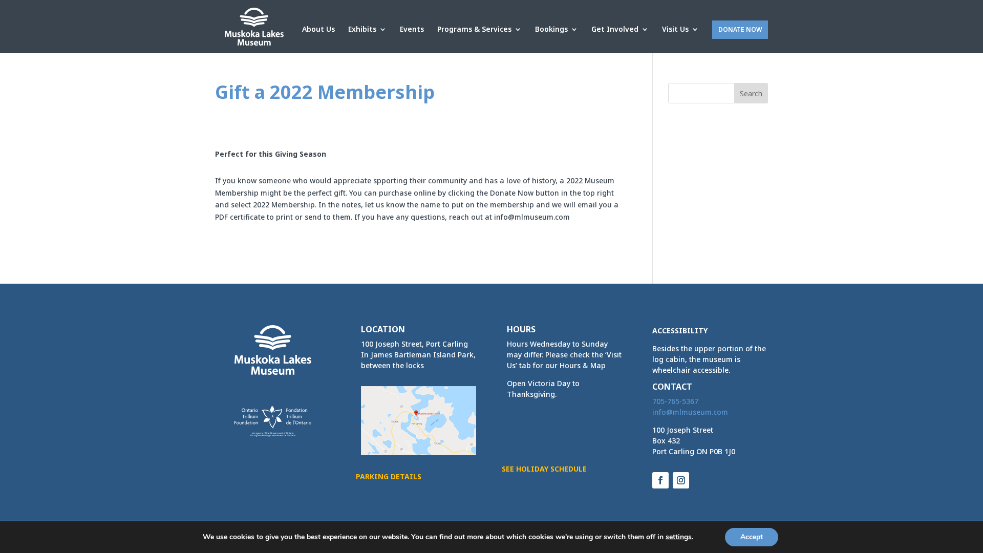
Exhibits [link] (362, 30)
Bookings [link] (551, 30)
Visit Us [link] (675, 30)
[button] (751, 93)
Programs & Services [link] (474, 30)
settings (679, 537)
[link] (254, 26)
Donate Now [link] (740, 29)
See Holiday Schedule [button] (544, 469)
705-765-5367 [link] (675, 401)
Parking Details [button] (388, 476)
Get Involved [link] (614, 30)
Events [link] (412, 30)
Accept (751, 537)
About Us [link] (318, 30)
